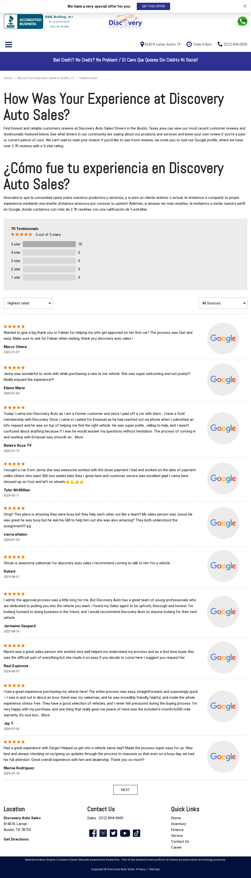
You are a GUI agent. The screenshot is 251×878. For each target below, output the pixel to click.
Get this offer (153, 6)
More (79, 437)
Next (125, 790)
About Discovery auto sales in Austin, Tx (46, 78)
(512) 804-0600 (111, 818)
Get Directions (16, 839)
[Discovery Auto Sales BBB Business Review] (44, 21)
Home (8, 78)
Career (176, 847)
